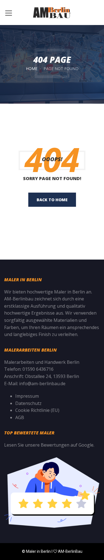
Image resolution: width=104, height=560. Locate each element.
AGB (19, 417)
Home (31, 68)
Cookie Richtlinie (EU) (37, 410)
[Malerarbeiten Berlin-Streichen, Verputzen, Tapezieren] (52, 12)
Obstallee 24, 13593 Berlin (52, 376)
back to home (52, 199)
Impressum (27, 396)
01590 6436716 (38, 369)
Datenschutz (28, 403)
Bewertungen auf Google (67, 445)
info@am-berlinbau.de (42, 383)
